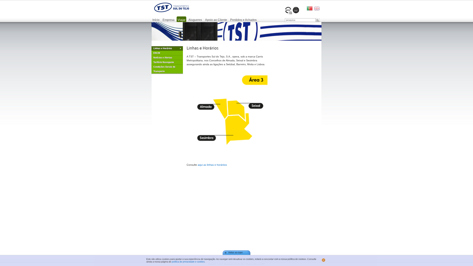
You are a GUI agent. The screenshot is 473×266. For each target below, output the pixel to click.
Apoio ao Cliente (216, 19)
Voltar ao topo (235, 252)
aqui (200, 164)
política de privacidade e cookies (188, 261)
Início (155, 19)
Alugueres (195, 19)
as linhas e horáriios (215, 164)
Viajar (181, 19)
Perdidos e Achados (243, 19)
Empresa (168, 19)
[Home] (172, 7)
